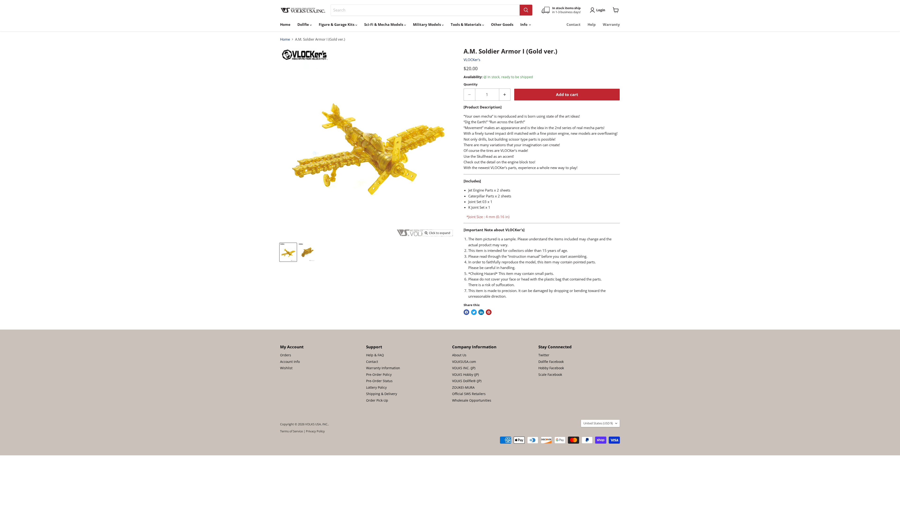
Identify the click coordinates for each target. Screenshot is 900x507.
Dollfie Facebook (551, 361)
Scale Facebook (550, 374)
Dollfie (303, 24)
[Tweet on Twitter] (474, 312)
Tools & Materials (466, 24)
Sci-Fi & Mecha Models (384, 24)
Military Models (427, 24)
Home (285, 24)
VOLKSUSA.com (464, 361)
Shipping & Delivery (381, 394)
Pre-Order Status (379, 381)
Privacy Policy (315, 431)
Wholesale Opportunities (471, 400)
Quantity (470, 84)
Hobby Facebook (551, 368)
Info (524, 24)
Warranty (611, 24)
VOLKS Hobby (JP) (465, 374)
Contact (573, 24)
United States (598, 423)
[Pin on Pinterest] (488, 312)
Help (592, 24)
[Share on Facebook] (466, 312)
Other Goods (502, 24)
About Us (459, 355)
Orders (285, 355)
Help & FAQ (375, 355)
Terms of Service (291, 431)
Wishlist (286, 368)
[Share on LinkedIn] (481, 312)
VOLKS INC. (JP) (463, 368)
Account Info (290, 361)
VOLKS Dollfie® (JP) (466, 381)
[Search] (526, 10)
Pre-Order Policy (379, 374)
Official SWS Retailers (469, 394)
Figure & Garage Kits (337, 24)
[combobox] (425, 10)
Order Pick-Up (377, 400)
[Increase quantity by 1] (505, 94)
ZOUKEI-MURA (463, 387)
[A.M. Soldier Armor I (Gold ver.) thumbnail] (288, 252)
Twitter (543, 355)
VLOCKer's (472, 59)
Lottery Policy (376, 387)
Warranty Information (383, 368)
